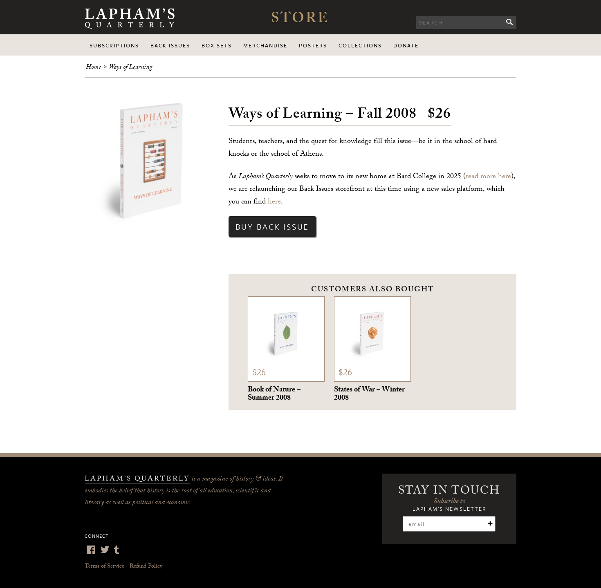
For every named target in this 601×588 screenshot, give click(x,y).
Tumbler (116, 549)
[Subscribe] (490, 523)
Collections (360, 45)
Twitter (105, 549)
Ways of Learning (130, 67)
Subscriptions (114, 45)
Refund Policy (146, 567)
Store (300, 20)
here (274, 202)
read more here (488, 177)
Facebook (91, 549)
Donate (406, 45)
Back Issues (170, 45)
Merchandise (265, 45)
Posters (313, 45)
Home (93, 67)
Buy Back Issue (272, 227)
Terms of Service (104, 567)
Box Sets (217, 45)
